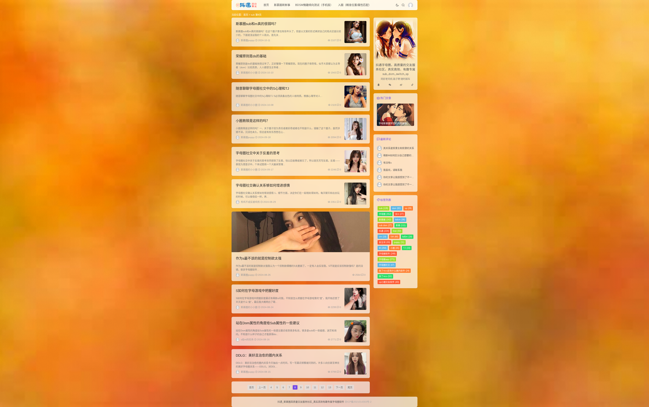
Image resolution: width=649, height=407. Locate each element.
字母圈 (385, 214)
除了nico (385, 276)
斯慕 (401, 225)
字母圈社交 (386, 265)
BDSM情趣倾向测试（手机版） (314, 5)
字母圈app (387, 259)
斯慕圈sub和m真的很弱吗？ (257, 24)
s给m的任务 (247, 339)
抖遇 (384, 231)
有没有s (387, 162)
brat (397, 231)
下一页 (339, 387)
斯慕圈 (385, 219)
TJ (406, 248)
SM (394, 236)
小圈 (394, 248)
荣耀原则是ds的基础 (251, 56)
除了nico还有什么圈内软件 (394, 270)
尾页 (350, 387)
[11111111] (378, 84)
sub (383, 208)
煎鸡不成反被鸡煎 (250, 202)
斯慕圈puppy (248, 40)
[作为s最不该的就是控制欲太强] (301, 232)
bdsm (400, 219)
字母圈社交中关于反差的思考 (258, 153)
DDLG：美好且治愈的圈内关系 (259, 355)
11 (315, 387)
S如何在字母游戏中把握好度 (257, 291)
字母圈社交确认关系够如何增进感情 (263, 185)
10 (307, 387)
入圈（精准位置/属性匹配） (354, 5)
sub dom (385, 225)
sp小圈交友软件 (389, 282)
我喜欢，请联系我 (392, 170)
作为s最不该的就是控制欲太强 (258, 258)
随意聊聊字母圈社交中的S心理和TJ (262, 88)
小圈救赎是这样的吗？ (253, 121)
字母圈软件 (387, 253)
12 (322, 387)
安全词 (384, 242)
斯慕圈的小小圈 (249, 72)
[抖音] (412, 84)
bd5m (407, 236)
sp (408, 208)
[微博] (401, 84)
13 (329, 387)
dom (396, 208)
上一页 (262, 387)
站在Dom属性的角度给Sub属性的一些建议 (267, 323)
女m (399, 214)
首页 (266, 5)
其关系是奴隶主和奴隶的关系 (398, 148)
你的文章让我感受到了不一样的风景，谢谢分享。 (409, 177)
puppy (399, 242)
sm (382, 236)
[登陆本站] (410, 5)
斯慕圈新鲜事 (282, 5)
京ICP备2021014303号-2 (358, 401)
